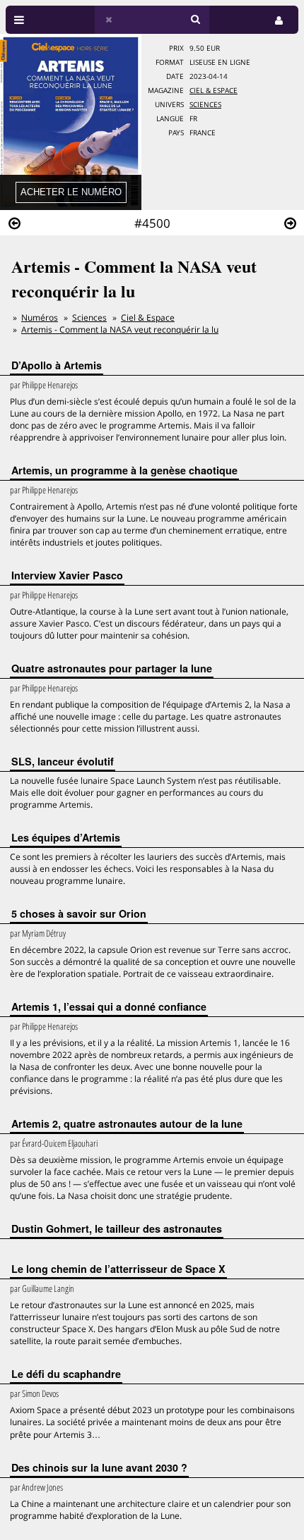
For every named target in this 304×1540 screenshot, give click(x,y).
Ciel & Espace (213, 90)
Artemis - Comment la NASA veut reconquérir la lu (119, 329)
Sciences (205, 104)
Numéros (39, 318)
